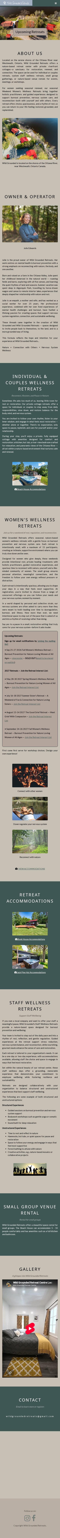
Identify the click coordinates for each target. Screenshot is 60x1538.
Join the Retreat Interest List (25, 687)
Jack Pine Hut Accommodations (31, 972)
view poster (17, 658)
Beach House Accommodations (31, 489)
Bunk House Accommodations (31, 939)
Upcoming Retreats (30, 32)
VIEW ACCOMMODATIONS (31, 868)
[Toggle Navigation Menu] (55, 3)
